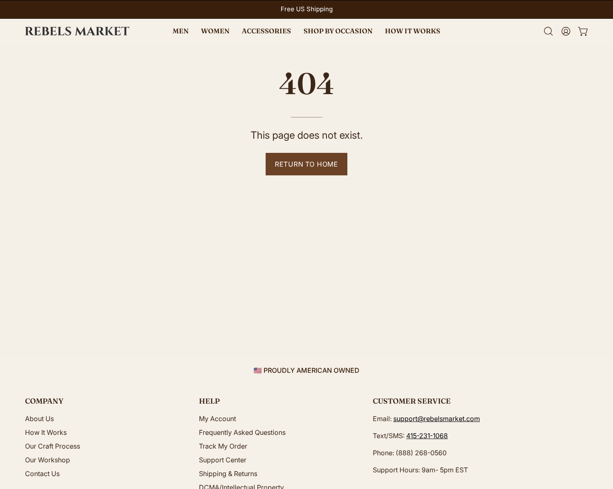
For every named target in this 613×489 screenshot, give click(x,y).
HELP (209, 401)
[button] (338, 31)
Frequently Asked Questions (242, 432)
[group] (306, 9)
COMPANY (44, 401)
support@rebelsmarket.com (436, 418)
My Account (217, 418)
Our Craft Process (52, 446)
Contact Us (42, 473)
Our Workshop (47, 460)
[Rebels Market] (77, 31)
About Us (39, 418)
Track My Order (223, 446)
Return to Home (306, 164)
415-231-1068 (427, 436)
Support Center (222, 460)
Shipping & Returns (228, 473)
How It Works (46, 432)
